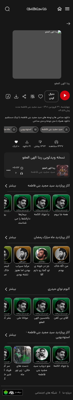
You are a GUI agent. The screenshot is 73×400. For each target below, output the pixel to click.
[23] (16, 96)
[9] (56, 142)
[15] (40, 96)
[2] (14, 129)
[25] (32, 96)
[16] (16, 142)
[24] (24, 96)
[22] (8, 96)
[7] (66, 129)
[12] (35, 129)
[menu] (67, 9)
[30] (7, 9)
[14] (40, 142)
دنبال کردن (51, 96)
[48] (68, 23)
